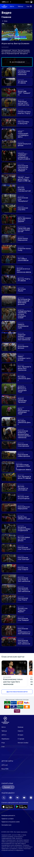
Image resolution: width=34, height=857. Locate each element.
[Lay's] (20, 702)
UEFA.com (5, 765)
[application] (17, 32)
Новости (20, 731)
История (20, 735)
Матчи (4, 727)
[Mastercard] (7, 707)
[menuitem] (12, 6)
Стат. (3, 746)
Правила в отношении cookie (11, 822)
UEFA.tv (4, 735)
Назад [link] (5, 21)
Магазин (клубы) (23, 743)
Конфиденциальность (8, 815)
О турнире (21, 739)
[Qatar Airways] (17, 711)
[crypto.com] (14, 707)
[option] (17, 62)
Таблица (4, 731)
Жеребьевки (5, 739)
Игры (3, 743)
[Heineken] (7, 702)
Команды (20, 727)
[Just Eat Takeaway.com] (27, 707)
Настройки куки (6, 825)
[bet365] (20, 707)
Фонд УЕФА (5, 769)
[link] (12, 6)
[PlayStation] (14, 702)
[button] (29, 6)
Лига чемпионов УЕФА (4, 6)
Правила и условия (8, 819)
